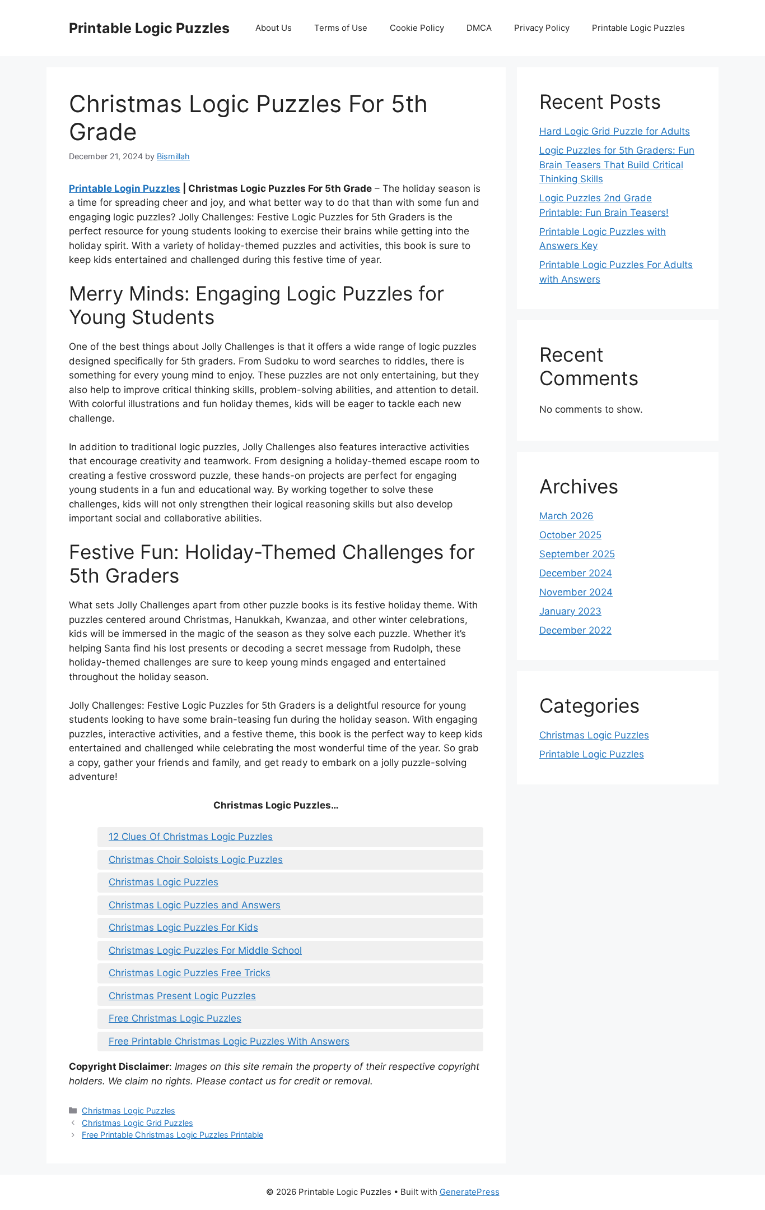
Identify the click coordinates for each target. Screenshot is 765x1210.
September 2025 (577, 554)
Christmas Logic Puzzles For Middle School (205, 950)
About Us (273, 27)
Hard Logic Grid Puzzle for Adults (614, 131)
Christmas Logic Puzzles (163, 882)
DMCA (479, 27)
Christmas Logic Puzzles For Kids (183, 927)
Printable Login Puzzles (124, 188)
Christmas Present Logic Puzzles (182, 995)
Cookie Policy (417, 27)
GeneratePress (470, 1191)
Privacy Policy (542, 27)
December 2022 (575, 630)
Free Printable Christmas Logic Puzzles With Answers (229, 1041)
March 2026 (566, 515)
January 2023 (570, 611)
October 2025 (570, 535)
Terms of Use (340, 27)
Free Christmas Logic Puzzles (175, 1018)
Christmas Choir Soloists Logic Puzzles (196, 859)
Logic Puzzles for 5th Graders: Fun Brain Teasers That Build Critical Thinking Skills (616, 164)
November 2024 (576, 592)
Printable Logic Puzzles (149, 28)
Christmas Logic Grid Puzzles (137, 1123)
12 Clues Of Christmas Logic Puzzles (191, 836)
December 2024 (575, 573)
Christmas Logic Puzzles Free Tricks (189, 972)
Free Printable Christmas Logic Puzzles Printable (172, 1134)
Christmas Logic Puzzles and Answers (195, 905)
